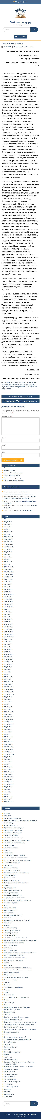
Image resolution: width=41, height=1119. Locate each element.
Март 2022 (7, 652)
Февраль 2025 (8, 567)
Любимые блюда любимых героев (15, 938)
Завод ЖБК (7, 885)
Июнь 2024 (7, 584)
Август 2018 (8, 757)
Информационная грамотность (14, 898)
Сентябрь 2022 (9, 637)
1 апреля (7, 813)
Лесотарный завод (10, 928)
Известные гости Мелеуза (13, 895)
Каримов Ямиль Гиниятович (13, 473)
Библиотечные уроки (11, 848)
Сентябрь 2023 (9, 607)
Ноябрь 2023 (8, 602)
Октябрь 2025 (8, 547)
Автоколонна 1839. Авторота (14, 818)
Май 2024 (7, 587)
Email (3, 445)
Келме (6, 905)
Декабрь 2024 (8, 572)
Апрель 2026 (8, 532)
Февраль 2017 (8, 802)
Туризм (6, 1054)
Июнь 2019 (7, 732)
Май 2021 (7, 674)
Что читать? (8, 1084)
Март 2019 (7, 739)
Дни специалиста (10, 878)
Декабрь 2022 (8, 629)
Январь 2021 (8, 684)
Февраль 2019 (8, 742)
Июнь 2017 (7, 792)
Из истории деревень (11, 893)
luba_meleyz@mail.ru (21, 2)
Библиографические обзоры (13, 838)
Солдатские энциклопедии (13, 1019)
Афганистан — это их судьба (14, 828)
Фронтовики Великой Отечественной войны (19, 1067)
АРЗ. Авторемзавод (10, 825)
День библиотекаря (11, 868)
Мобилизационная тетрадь (13, 960)
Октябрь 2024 (8, 577)
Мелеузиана (8, 948)
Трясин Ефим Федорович (12, 1052)
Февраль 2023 (8, 624)
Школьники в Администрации (14, 480)
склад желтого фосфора (26, 384)
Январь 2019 (8, 744)
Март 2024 (7, 592)
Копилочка (7, 923)
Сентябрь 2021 (9, 664)
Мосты (6, 963)
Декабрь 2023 (8, 599)
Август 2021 (8, 667)
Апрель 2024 (8, 589)
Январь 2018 (8, 774)
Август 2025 (8, 552)
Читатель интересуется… (12, 1082)
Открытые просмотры (11, 980)
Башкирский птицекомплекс (13, 830)
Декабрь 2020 (8, 687)
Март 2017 (7, 799)
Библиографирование (11, 835)
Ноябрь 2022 (8, 632)
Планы (6, 992)
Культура (7, 925)
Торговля (7, 1049)
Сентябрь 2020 (9, 694)
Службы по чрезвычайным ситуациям (16, 1017)
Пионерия (7, 990)
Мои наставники (9, 470)
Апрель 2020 (8, 707)
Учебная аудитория (10, 1059)
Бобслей (7, 850)
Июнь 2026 (7, 527)
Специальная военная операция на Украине (19, 1024)
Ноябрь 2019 (8, 719)
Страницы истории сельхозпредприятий (17, 1039)
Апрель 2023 (8, 619)
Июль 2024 (7, 582)
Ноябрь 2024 (8, 574)
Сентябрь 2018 (9, 754)
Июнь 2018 (7, 762)
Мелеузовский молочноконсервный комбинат (19, 953)
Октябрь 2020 (8, 692)
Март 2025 (7, 564)
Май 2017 (7, 794)
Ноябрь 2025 (8, 544)
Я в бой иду (8, 1097)
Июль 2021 (7, 669)
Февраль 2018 (8, 772)
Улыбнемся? (8, 1057)
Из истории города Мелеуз (13, 890)
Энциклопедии (9, 1094)
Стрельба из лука (10, 1042)
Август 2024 (8, 579)
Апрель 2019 (8, 737)
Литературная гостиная (12, 930)
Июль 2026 (7, 524)
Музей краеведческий (11, 972)
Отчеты (6, 982)
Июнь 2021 (7, 672)
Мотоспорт (8, 965)
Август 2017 (8, 787)
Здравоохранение (10, 888)
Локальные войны (10, 935)
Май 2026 (7, 529)
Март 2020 (7, 709)
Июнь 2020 (7, 702)
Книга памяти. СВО (10, 910)
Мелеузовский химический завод (14, 382)
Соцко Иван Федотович (12, 475)
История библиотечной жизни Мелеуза (17, 900)
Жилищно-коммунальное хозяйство (16, 883)
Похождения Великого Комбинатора (16, 997)
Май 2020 (7, 704)
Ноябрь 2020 (8, 689)
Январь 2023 (8, 627)
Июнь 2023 (7, 614)
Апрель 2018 (8, 767)
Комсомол (7, 918)
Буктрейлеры (8, 853)
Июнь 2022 (7, 644)
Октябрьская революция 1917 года (16, 977)
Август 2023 (8, 609)
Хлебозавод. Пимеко (11, 1069)
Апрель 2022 (8, 649)
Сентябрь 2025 (9, 549)
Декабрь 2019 (8, 717)
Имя (3, 438)
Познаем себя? (9, 995)
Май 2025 (7, 559)
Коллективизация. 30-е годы (13, 915)
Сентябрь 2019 (9, 724)
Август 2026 (8, 522)
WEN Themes (20, 1116)
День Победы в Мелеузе (12, 870)
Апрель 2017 (8, 797)
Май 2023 (7, 617)
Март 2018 (7, 769)
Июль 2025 (7, 554)
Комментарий (6, 416)
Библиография (9, 845)
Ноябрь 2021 (8, 659)
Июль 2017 (7, 789)
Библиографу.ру (20, 22)
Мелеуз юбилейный (10, 945)
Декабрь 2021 (8, 657)
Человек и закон (9, 1072)
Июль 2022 (7, 642)
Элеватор (7, 1092)
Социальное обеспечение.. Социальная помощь (20, 1022)
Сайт (3, 452)
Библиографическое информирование (17, 840)
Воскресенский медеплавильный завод (17, 860)
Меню (22, 37)
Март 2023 (7, 622)
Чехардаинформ (9, 1077)
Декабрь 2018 (8, 747)
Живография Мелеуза (11, 880)
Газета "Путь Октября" (12, 863)
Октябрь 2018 (8, 752)
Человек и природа (10, 1074)
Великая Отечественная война (14, 855)
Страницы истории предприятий (15, 1037)
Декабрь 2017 (8, 777)
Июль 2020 (7, 699)
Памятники (7, 985)
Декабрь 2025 (8, 542)
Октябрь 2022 (8, 634)
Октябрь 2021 (8, 662)
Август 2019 (8, 727)
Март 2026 (7, 534)
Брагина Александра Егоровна (14, 478)
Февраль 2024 (8, 594)
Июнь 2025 (7, 557)
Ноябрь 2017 (8, 779)
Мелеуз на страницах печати (14, 943)
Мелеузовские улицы (11, 950)
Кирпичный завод (10, 908)
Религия (6, 1005)
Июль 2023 (7, 612)
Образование (8, 975)
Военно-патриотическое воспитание (16, 858)
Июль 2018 (7, 759)
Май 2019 (7, 734)
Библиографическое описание (14, 843)
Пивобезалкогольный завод (13, 987)
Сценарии (7, 1044)
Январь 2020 (8, 714)
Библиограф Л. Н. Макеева (13, 833)
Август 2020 (8, 697)
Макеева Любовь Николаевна (24, 47)
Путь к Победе (9, 1002)
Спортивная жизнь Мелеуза (13, 1027)
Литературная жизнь (11, 933)
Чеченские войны (10, 1079)
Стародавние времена (11, 1032)
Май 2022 (7, 647)
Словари (7, 1014)
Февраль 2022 (8, 654)
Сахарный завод (9, 1012)
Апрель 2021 (8, 677)
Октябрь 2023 (8, 604)
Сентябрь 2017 (9, 784)
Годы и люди (8, 865)
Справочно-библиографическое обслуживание (20, 1029)
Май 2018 (7, 764)
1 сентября (8, 816)
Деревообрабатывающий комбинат (16, 873)
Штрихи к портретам (11, 1087)
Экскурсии (7, 1089)
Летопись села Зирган (24, 510)
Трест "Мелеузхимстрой (18, 387)
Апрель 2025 (8, 562)
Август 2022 (8, 639)
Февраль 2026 (8, 537)
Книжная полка (9, 913)
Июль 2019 (7, 729)
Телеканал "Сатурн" (11, 1047)
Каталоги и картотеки (11, 903)
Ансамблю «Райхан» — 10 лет (20, 396)
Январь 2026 (8, 539)
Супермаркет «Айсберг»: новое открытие (20, 401)
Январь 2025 (8, 569)
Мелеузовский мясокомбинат (14, 955)
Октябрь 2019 (8, 722)
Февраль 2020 (8, 712)
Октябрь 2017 (8, 782)
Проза (6, 1000)
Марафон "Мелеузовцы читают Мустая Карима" (20, 940)
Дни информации (10, 875)
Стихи (6, 1034)
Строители (5, 387)
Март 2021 (7, 679)
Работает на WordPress (13, 1114)
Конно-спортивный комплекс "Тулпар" (17, 920)
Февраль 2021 (8, 682)
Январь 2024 (8, 597)
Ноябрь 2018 (8, 749)
